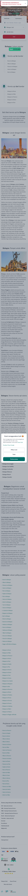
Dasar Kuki (20, 442)
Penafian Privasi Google (8, 445)
